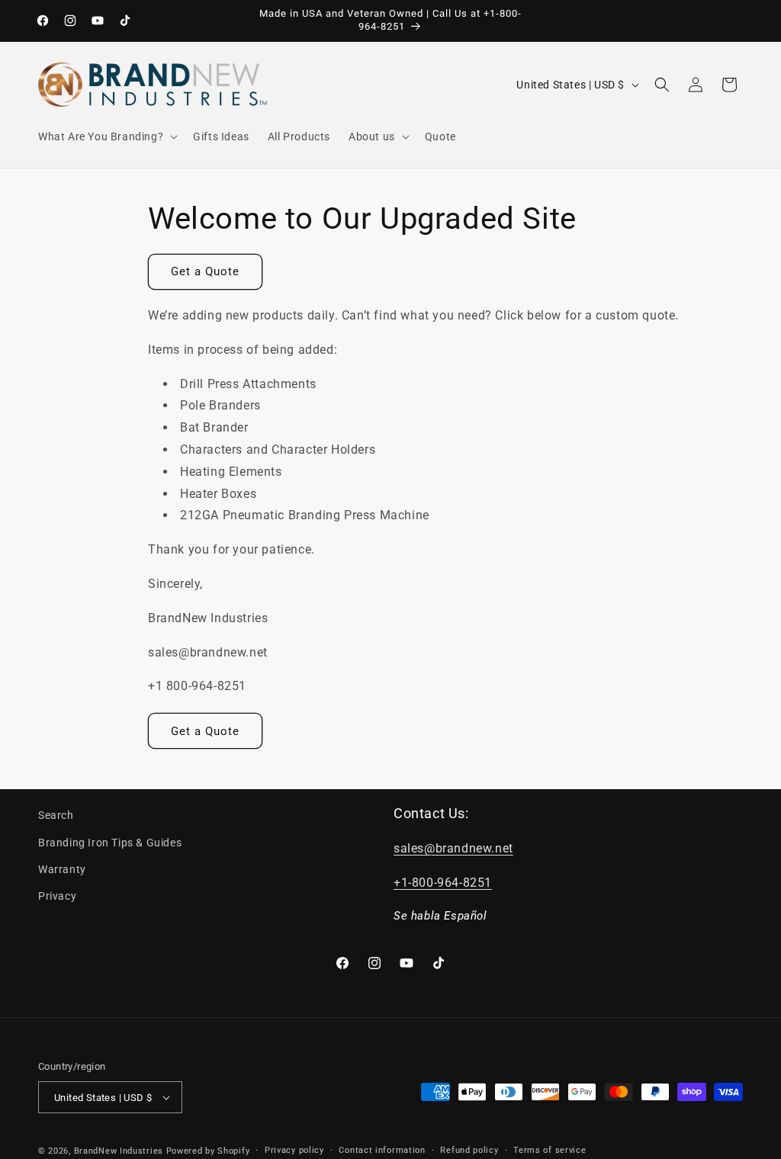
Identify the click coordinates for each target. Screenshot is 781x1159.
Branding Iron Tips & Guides (110, 842)
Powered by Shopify (208, 1151)
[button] (106, 136)
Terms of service (549, 1150)
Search (56, 815)
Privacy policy (294, 1150)
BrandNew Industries (118, 1151)
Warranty (62, 869)
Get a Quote (205, 271)
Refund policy (469, 1150)
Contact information (382, 1150)
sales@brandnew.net (453, 848)
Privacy (57, 896)
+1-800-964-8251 (443, 882)
